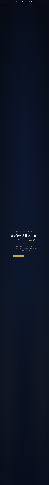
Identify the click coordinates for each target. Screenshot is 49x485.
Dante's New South (16, 4)
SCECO (28, 4)
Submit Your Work (30, 255)
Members (32, 4)
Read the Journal (18, 255)
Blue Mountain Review (7, 4)
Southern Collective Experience (25, 1)
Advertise (43, 4)
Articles (37, 4)
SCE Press (23, 4)
